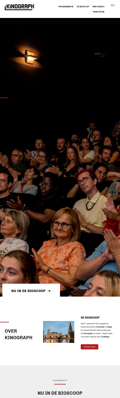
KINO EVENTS (98, 7)
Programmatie (65, 7)
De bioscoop (83, 7)
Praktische (98, 12)
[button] (31, 290)
